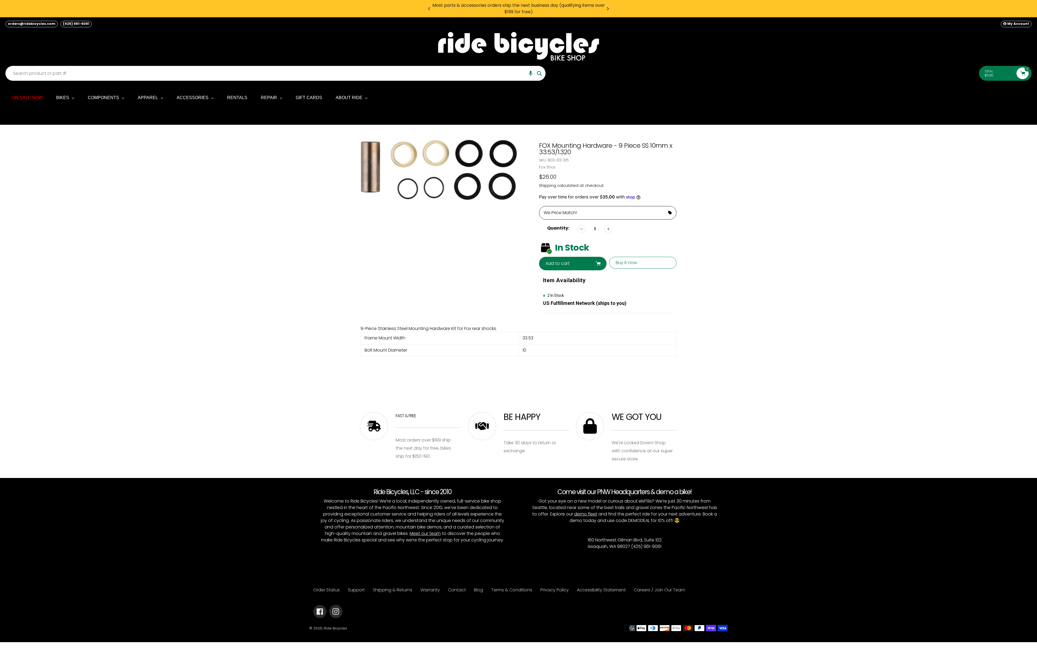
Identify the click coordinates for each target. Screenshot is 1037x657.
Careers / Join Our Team (659, 590)
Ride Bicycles (335, 628)
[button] (530, 73)
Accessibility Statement (601, 590)
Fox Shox (547, 167)
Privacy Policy (554, 590)
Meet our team (425, 533)
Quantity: (558, 228)
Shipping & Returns (392, 590)
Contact (457, 590)
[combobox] (277, 73)
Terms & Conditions (511, 590)
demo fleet (585, 514)
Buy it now (626, 263)
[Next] (607, 8)
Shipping (547, 185)
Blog (478, 590)
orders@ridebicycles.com (31, 23)
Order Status (326, 590)
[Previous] (429, 8)
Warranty (430, 590)
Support (356, 590)
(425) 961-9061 (76, 23)
